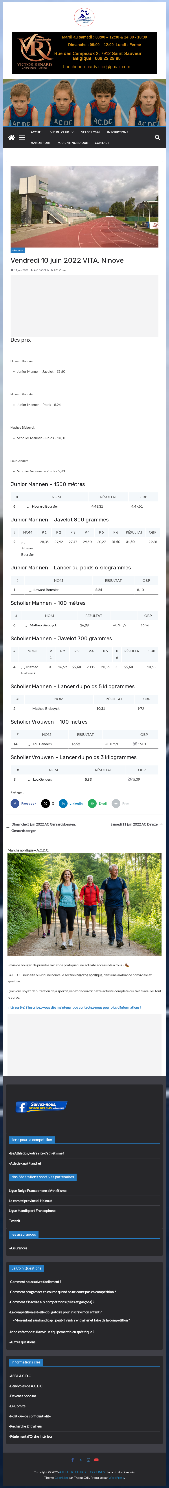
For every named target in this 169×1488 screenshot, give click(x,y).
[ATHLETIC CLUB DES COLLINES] (11, 137)
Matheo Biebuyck (43, 625)
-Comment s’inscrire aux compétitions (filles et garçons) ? (51, 1302)
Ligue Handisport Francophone (32, 1210)
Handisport (41, 143)
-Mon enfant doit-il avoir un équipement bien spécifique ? (51, 1332)
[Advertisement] (85, 306)
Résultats (17, 250)
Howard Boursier (45, 506)
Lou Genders (42, 744)
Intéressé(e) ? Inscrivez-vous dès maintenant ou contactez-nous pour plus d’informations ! (74, 1007)
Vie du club (59, 132)
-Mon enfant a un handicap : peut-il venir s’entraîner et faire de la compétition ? (71, 1320)
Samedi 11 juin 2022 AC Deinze (134, 824)
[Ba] (84, 35)
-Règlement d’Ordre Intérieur (31, 1436)
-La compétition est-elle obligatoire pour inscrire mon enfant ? (55, 1312)
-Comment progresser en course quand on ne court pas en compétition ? (62, 1292)
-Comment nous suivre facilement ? (35, 1281)
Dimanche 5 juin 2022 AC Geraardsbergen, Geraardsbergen (43, 827)
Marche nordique (73, 143)
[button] (71, 132)
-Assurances (18, 1248)
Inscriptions (117, 132)
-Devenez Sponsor (22, 1396)
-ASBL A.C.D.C (20, 1376)
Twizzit (14, 1220)
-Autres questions (22, 1342)
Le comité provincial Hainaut (30, 1200)
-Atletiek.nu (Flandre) (25, 1163)
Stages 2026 (90, 132)
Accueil (37, 132)
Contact (102, 143)
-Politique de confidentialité (30, 1416)
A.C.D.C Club (41, 270)
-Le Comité (17, 1406)
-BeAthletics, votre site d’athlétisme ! (36, 1153)
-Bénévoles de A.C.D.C (26, 1386)
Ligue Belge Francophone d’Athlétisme (37, 1190)
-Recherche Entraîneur (25, 1426)
